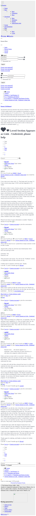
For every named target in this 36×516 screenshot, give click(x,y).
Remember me (7, 61)
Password (20, 59)
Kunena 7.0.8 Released (6, 106)
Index (5, 47)
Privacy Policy (8, 509)
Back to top (4, 514)
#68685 (26, 403)
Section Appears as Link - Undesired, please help (13, 174)
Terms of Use (7, 504)
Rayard (6, 161)
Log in (3, 64)
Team (5, 508)
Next (5, 148)
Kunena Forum (21, 483)
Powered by (14, 483)
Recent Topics (8, 49)
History (6, 506)
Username (20, 57)
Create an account (5, 70)
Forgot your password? (7, 67)
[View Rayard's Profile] (9, 163)
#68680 (14, 314)
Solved (6, 51)
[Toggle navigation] (1, 38)
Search (6, 52)
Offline (6, 165)
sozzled (6, 271)
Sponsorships (7, 511)
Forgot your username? (7, 69)
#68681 (26, 343)
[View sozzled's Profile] (9, 273)
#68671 (26, 238)
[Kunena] (3, 5)
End (5, 150)
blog (7, 295)
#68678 (14, 282)
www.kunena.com (19, 291)
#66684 (14, 173)
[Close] (1, 103)
